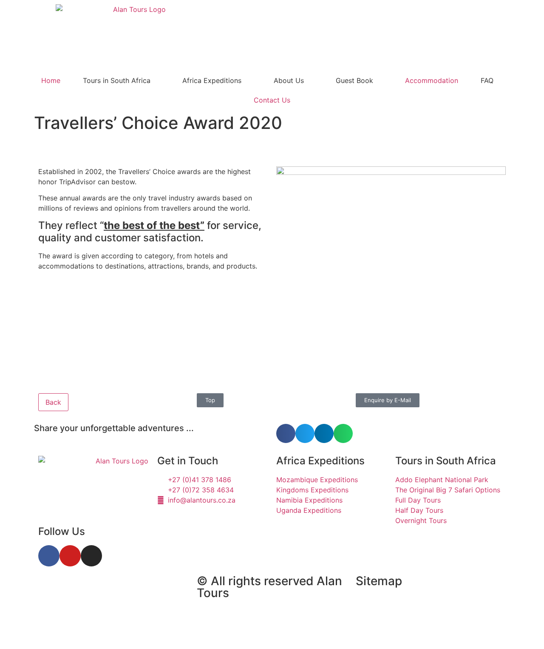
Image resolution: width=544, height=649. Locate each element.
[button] (285, 433)
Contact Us (272, 100)
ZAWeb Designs (145, 629)
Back (53, 402)
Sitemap (379, 581)
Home (50, 80)
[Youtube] (70, 555)
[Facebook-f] (49, 555)
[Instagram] (91, 555)
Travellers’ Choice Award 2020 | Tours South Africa (101, 595)
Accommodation (431, 80)
